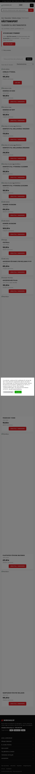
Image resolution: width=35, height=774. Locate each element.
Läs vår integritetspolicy (15, 389)
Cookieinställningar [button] (8, 392)
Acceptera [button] (18, 392)
